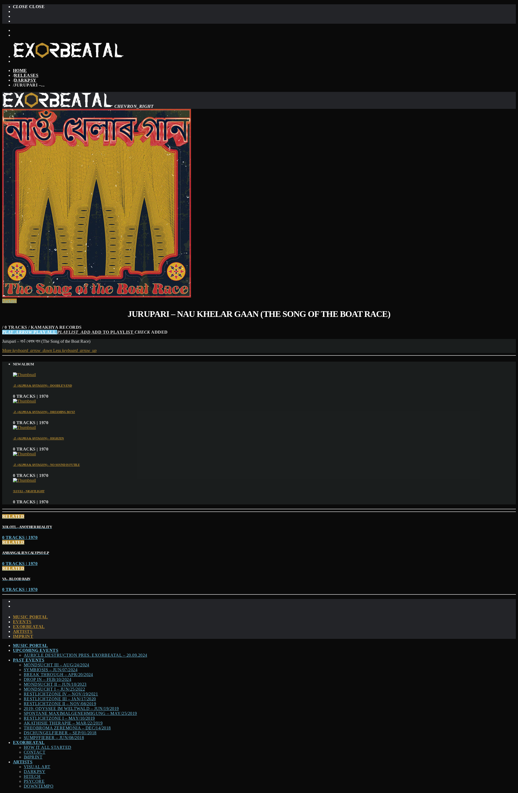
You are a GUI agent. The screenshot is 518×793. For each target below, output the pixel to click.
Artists (22, 631)
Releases (26, 75)
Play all (29, 332)
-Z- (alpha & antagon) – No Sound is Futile (46, 464)
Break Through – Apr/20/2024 (58, 674)
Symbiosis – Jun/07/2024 (50, 669)
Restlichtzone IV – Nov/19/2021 (61, 694)
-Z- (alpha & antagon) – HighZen (38, 438)
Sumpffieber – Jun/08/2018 (54, 737)
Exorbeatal (29, 626)
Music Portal (30, 617)
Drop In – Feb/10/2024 (47, 679)
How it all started (47, 747)
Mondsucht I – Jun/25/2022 (54, 689)
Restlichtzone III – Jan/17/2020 (60, 699)
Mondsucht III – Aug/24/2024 (56, 665)
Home (20, 70)
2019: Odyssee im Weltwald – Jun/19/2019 (71, 708)
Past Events (28, 660)
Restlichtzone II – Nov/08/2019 (60, 703)
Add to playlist (96, 332)
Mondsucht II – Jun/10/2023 (55, 684)
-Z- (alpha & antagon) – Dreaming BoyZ (44, 412)
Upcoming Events (35, 650)
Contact (34, 752)
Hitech (32, 776)
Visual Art (37, 766)
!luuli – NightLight (29, 491)
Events (22, 621)
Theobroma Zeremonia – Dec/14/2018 (67, 728)
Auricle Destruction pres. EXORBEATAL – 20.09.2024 (85, 655)
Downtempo (38, 786)
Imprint (23, 636)
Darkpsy (25, 80)
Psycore (34, 781)
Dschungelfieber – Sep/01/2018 (60, 732)
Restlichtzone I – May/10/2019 (59, 718)
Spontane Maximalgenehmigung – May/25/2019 (80, 713)
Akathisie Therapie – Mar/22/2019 (63, 723)
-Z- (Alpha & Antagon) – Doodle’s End (42, 385)
